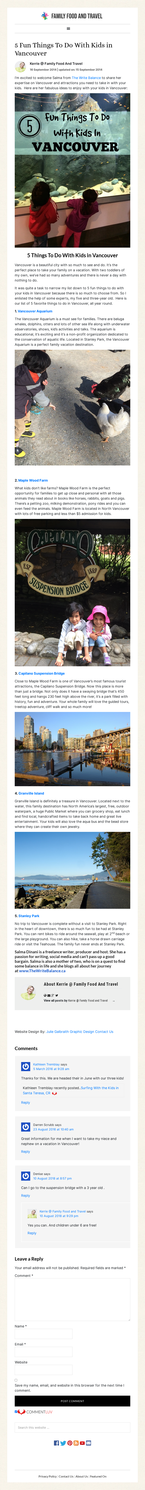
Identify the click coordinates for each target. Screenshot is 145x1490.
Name (21, 1326)
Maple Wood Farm (33, 480)
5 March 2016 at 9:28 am (51, 1069)
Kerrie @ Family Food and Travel (63, 1211)
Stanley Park (28, 916)
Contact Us (104, 1032)
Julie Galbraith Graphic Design (70, 1032)
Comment (24, 1276)
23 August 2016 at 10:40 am (53, 1129)
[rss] (76, 1443)
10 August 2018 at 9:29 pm (59, 1216)
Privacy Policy (48, 1476)
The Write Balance (86, 78)
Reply (25, 1102)
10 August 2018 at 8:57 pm (52, 1178)
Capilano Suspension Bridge (42, 673)
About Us (82, 1476)
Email (20, 1344)
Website (21, 1362)
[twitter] (63, 1443)
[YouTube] (82, 1443)
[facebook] (56, 1443)
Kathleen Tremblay (46, 1064)
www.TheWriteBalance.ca (42, 970)
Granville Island (31, 793)
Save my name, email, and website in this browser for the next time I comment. (69, 1387)
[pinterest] (69, 1443)
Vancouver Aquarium (35, 311)
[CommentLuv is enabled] (34, 1412)
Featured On (98, 1476)
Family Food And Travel (72, 15)
